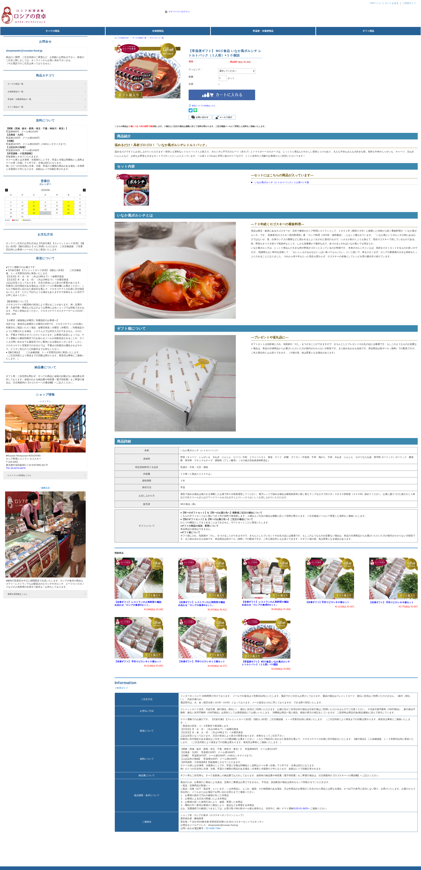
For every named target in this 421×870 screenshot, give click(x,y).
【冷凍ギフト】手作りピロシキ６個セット (327, 602)
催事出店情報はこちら (17, 594)
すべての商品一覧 (139, 38)
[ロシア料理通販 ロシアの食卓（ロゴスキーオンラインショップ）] (24, 23)
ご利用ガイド (409, 3)
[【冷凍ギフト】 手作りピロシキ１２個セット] (202, 638)
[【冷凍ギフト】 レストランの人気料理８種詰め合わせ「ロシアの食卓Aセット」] (202, 578)
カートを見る (392, 3)
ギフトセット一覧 (157, 38)
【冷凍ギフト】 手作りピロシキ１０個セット (138, 661)
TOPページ (375, 3)
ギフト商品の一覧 (15, 107)
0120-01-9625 (300, 808)
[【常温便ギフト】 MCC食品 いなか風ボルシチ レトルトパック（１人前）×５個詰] (266, 638)
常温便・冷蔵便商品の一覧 (19, 99)
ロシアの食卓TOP (122, 38)
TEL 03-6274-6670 (15, 468)
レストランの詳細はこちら (19, 475)
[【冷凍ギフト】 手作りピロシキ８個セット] (393, 578)
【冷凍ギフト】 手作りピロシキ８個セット (391, 602)
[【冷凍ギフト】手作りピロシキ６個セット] (330, 578)
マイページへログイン (179, 11)
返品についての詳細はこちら (203, 106)
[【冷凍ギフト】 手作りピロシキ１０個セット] (139, 637)
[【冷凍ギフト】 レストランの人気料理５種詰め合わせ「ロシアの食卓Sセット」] (139, 578)
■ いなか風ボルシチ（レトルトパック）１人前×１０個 (280, 182)
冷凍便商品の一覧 (15, 91)
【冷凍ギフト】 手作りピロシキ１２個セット (201, 661)
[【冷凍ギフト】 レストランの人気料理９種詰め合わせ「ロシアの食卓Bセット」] (266, 578)
